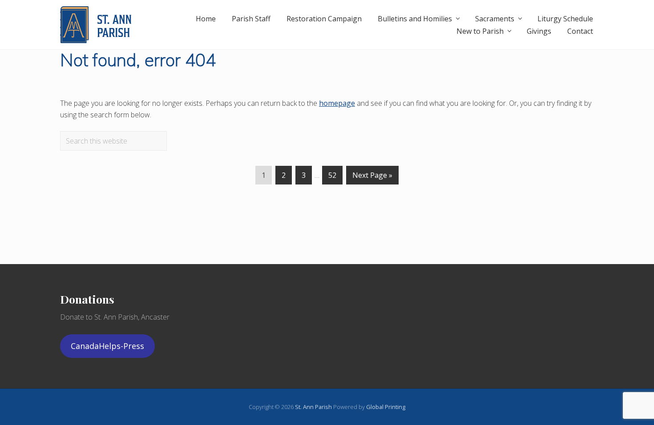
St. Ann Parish (314, 407)
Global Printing (385, 407)
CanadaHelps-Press (107, 346)
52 (332, 177)
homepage (337, 103)
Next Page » (372, 177)
